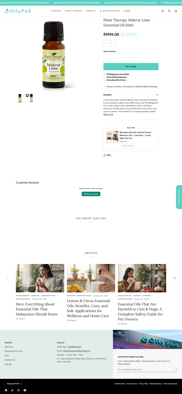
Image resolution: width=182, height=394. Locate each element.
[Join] (175, 369)
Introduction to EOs (14, 351)
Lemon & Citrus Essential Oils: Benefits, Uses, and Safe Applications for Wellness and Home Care (88, 308)
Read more (108, 114)
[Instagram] (18, 390)
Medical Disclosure (155, 384)
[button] (73, 11)
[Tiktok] (12, 390)
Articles (8, 364)
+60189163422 (74, 347)
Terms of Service (131, 384)
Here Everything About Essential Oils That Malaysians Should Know (37, 309)
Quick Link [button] (8, 343)
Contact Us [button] (60, 343)
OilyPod (118, 384)
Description (107, 95)
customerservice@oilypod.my (76, 351)
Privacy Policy (143, 384)
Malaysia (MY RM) (13, 384)
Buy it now (131, 67)
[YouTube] (25, 390)
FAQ (7, 355)
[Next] (174, 278)
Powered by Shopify (170, 384)
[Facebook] (6, 390)
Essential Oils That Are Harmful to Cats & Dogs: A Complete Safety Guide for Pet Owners (140, 312)
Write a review (91, 194)
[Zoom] (53, 55)
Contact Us (10, 360)
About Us (9, 347)
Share (109, 155)
